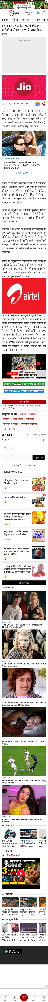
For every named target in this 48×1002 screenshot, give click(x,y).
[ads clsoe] (46, 987)
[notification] (43, 12)
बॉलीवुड (14, 19)
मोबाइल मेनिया (12, 919)
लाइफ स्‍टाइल (18, 418)
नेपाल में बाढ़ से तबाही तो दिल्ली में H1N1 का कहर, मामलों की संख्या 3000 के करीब (27, 843)
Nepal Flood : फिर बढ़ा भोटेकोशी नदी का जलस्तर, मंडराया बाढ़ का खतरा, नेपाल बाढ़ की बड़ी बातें (28, 912)
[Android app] (13, 951)
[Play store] (38, 12)
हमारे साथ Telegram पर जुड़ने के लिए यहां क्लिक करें (24, 391)
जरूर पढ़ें (10, 825)
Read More (12, 373)
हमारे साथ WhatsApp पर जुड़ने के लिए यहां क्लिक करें (24, 384)
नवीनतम (9, 894)
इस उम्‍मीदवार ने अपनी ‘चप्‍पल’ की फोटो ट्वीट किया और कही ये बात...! (22, 407)
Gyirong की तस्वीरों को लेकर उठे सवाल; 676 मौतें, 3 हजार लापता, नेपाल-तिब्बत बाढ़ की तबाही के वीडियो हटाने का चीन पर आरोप (10, 912)
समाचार (4, 19)
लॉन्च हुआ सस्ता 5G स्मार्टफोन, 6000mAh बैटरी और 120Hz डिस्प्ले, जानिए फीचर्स (10, 937)
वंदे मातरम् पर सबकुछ (30, 19)
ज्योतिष (6, 418)
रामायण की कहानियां (29, 423)
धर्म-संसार (30, 418)
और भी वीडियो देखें (11, 855)
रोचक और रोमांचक (10, 428)
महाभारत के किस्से (10, 423)
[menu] (4, 13)
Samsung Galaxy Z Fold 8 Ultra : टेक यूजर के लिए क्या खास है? (28, 937)
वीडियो (9, 851)
